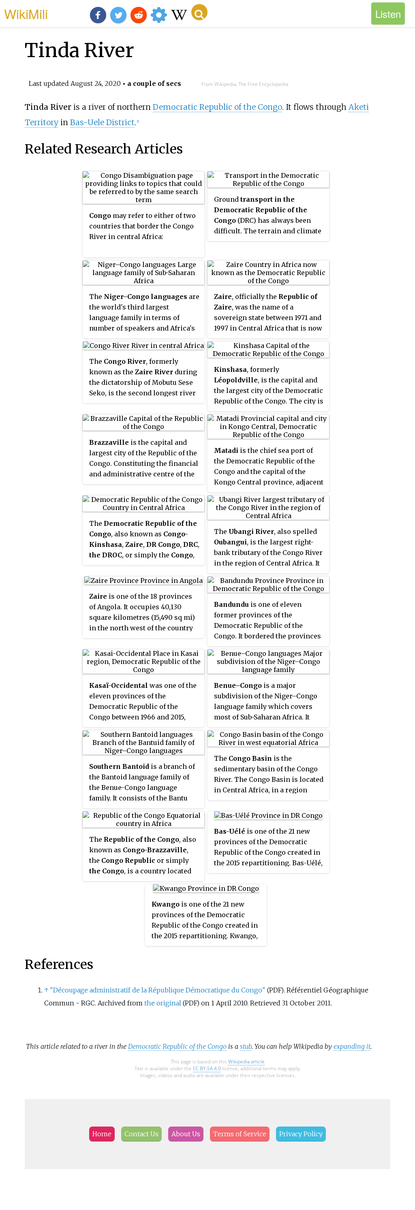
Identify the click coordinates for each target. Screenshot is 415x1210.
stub (246, 1046)
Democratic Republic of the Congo (217, 107)
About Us (185, 1134)
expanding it (352, 1046)
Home (101, 1134)
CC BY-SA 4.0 (207, 1068)
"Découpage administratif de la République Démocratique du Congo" (157, 990)
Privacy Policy (301, 1134)
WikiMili (26, 13)
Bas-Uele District (102, 122)
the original (162, 1003)
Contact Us (141, 1134)
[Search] (199, 12)
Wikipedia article (246, 1061)
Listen (388, 13)
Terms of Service (239, 1134)
